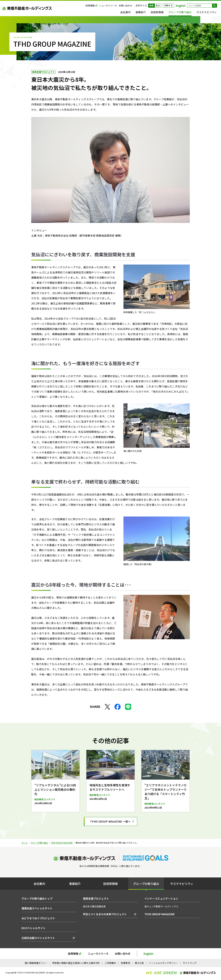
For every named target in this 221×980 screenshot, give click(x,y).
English (148, 954)
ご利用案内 (110, 962)
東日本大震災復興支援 (94, 906)
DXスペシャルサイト (33, 928)
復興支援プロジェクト (43, 71)
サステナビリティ (206, 12)
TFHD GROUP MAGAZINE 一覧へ (110, 821)
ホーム (24, 842)
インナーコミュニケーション (161, 898)
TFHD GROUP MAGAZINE (62, 842)
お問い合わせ (125, 5)
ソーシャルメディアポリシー (163, 962)
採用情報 (90, 5)
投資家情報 (157, 12)
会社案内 (125, 12)
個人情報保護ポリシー (36, 962)
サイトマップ (189, 962)
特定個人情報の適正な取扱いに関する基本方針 (76, 962)
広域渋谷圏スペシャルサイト (38, 938)
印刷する (168, 5)
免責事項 (125, 962)
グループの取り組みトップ (37, 898)
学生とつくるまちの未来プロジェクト (105, 914)
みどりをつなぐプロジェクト (38, 918)
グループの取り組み (180, 12)
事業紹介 (140, 12)
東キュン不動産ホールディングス (161, 906)
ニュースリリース (108, 5)
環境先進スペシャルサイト (37, 908)
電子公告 (139, 962)
